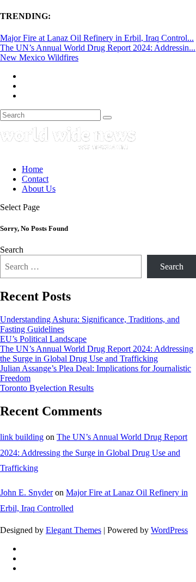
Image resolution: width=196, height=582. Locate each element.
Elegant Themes (73, 530)
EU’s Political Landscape (43, 339)
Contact (35, 178)
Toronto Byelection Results (47, 388)
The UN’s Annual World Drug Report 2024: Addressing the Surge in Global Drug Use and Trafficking (96, 353)
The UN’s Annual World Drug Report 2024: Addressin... (97, 47)
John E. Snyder (26, 492)
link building (22, 437)
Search (11, 249)
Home (32, 169)
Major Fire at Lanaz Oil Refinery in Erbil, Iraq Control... (97, 37)
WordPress (169, 530)
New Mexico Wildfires (39, 57)
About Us (39, 188)
